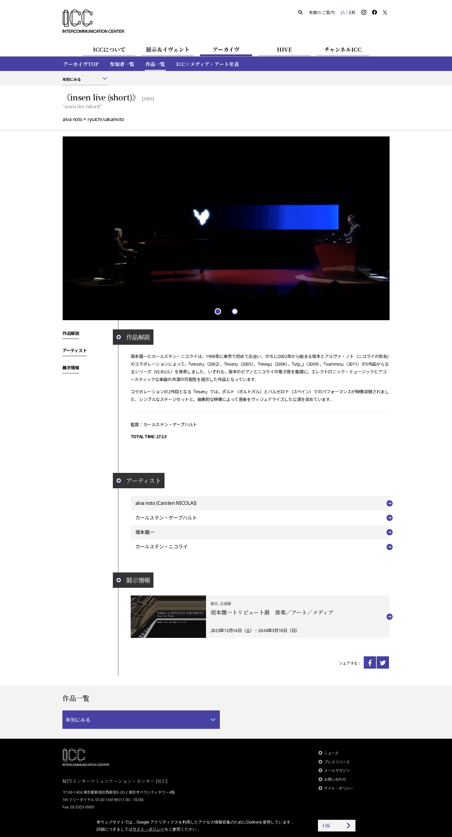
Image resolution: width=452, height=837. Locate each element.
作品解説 (70, 333)
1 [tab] (217, 311)
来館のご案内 (322, 12)
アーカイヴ (226, 49)
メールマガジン (337, 770)
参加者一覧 (122, 64)
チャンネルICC (343, 49)
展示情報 (70, 367)
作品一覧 (155, 64)
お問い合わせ (335, 779)
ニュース (331, 753)
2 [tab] (234, 311)
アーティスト (74, 350)
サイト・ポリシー (339, 788)
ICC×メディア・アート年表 (207, 64)
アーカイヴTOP (81, 64)
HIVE (284, 49)
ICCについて (109, 49)
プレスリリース (337, 761)
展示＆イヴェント (168, 49)
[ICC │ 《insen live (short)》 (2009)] (370, 662)
